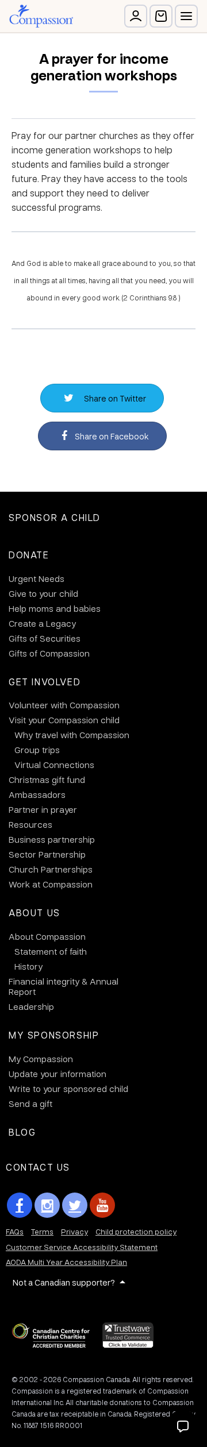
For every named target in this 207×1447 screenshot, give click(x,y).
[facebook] (19, 1205)
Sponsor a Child (55, 517)
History (28, 966)
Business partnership (52, 839)
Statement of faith (50, 951)
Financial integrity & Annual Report (63, 986)
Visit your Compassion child (64, 720)
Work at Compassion (51, 884)
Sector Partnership (47, 854)
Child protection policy (136, 1231)
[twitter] (74, 1205)
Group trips (37, 749)
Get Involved (44, 682)
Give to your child (43, 593)
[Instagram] (47, 1205)
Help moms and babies (55, 608)
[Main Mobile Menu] (186, 16)
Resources (30, 824)
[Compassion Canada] (41, 16)
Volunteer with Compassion (64, 705)
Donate (29, 555)
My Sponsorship (54, 1035)
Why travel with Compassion (71, 734)
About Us (34, 912)
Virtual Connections (54, 764)
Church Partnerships (51, 869)
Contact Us (38, 1167)
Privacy (74, 1231)
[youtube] (102, 1205)
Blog (22, 1132)
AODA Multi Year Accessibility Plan (66, 1262)
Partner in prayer (43, 809)
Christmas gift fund (47, 779)
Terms (42, 1231)
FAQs (15, 1231)
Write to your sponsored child (68, 1088)
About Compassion (47, 936)
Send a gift (30, 1103)
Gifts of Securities (44, 638)
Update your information (57, 1073)
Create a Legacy (42, 623)
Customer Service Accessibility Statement (82, 1247)
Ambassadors (37, 794)
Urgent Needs (36, 578)
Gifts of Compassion (49, 653)
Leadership (31, 1006)
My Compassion (41, 1058)
